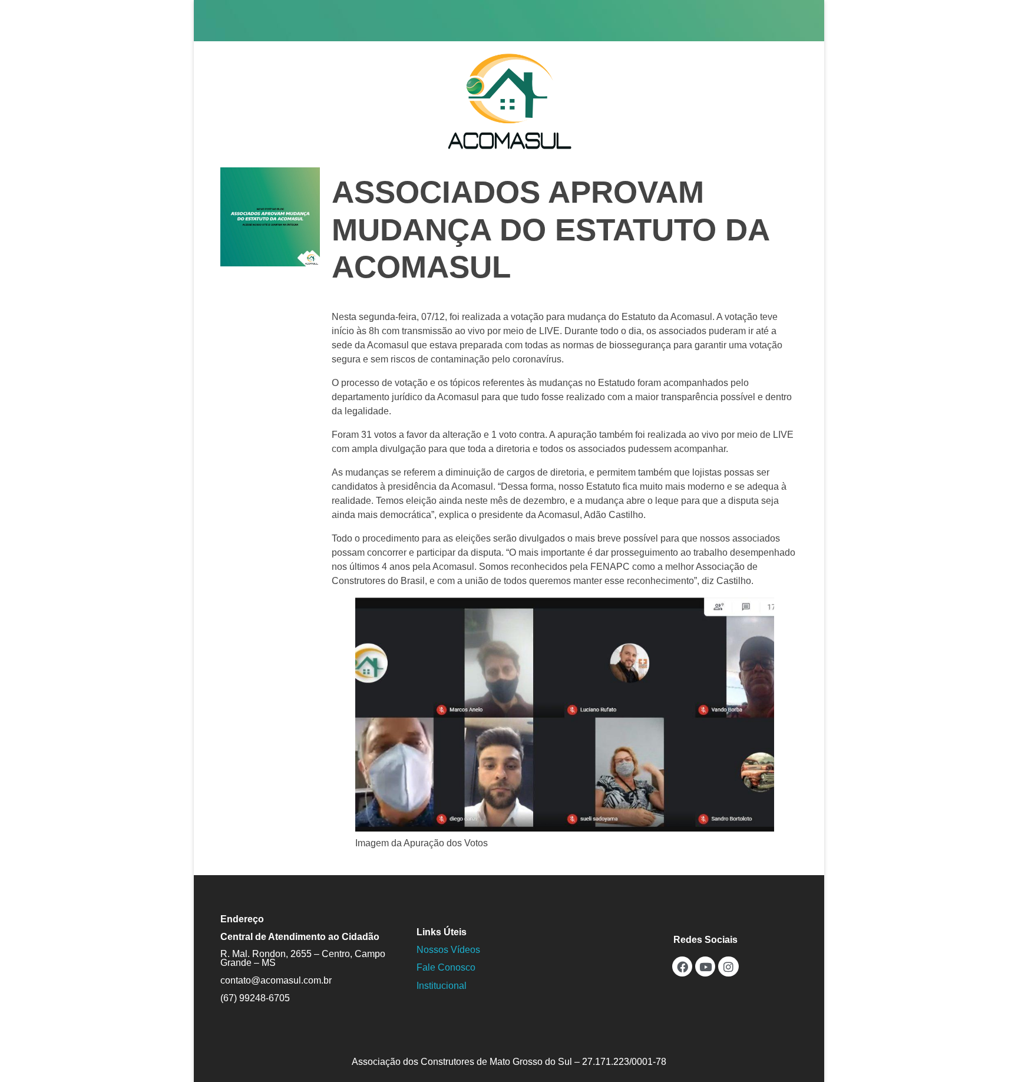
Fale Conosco (446, 967)
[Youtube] (705, 966)
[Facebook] (682, 966)
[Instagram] (728, 966)
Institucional (442, 986)
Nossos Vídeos (448, 950)
